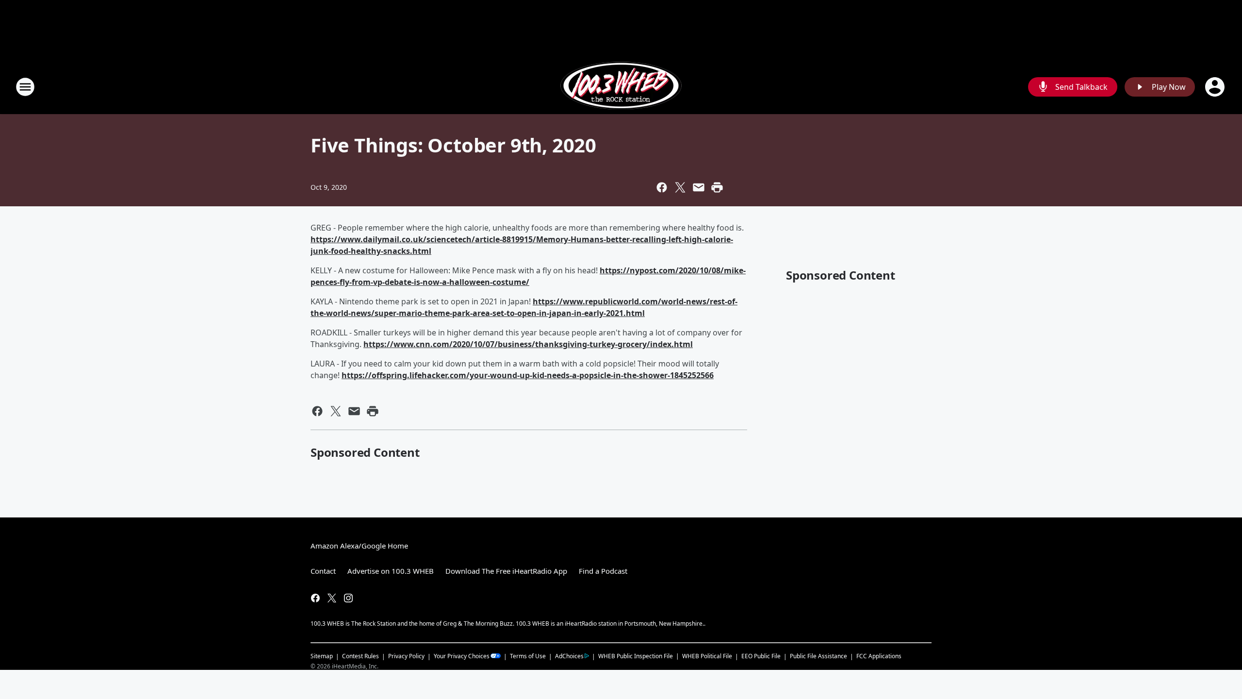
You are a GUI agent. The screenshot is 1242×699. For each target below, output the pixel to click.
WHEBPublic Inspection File (635, 656)
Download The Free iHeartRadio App (506, 571)
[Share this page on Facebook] (662, 187)
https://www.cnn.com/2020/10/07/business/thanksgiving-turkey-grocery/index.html (528, 344)
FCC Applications (878, 656)
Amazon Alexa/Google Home (359, 545)
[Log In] (1215, 87)
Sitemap (321, 656)
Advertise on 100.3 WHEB (390, 571)
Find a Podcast (603, 571)
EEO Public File (761, 656)
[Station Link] (621, 86)
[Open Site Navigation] (25, 87)
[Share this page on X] (680, 187)
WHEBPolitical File (707, 656)
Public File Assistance (818, 656)
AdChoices (569, 656)
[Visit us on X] (332, 598)
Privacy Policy (406, 656)
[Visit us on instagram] (348, 598)
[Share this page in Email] (698, 187)
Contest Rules (360, 656)
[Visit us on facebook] (315, 598)
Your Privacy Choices (462, 656)
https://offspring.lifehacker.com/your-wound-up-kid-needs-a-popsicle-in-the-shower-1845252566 (528, 375)
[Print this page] (717, 187)
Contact (323, 571)
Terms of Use (528, 656)
